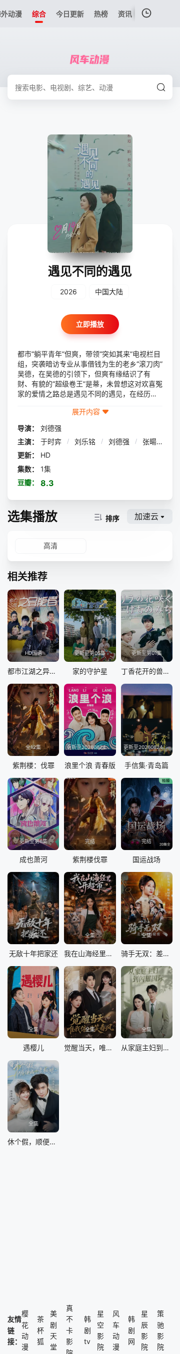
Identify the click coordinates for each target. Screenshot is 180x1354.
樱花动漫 (25, 1330)
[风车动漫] (90, 60)
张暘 (150, 441)
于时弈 (52, 441)
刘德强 (51, 428)
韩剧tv (87, 1330)
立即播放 (90, 324)
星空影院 (100, 1330)
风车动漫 (116, 1330)
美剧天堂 (53, 1330)
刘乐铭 (86, 441)
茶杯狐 (40, 1330)
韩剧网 (131, 1330)
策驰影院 (160, 1330)
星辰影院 (144, 1330)
